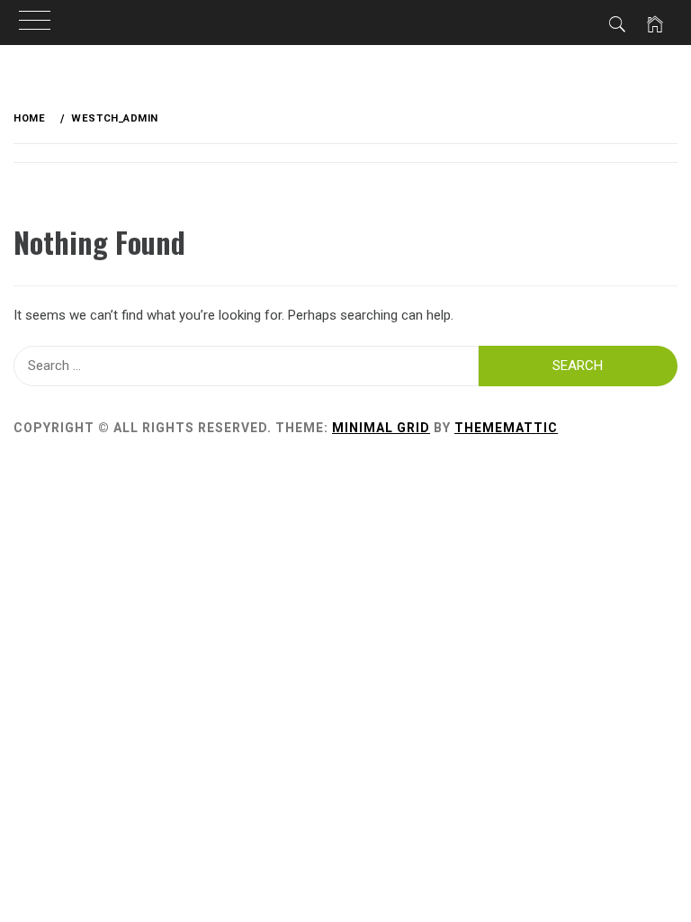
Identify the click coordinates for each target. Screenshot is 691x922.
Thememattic (506, 427)
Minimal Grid (381, 427)
